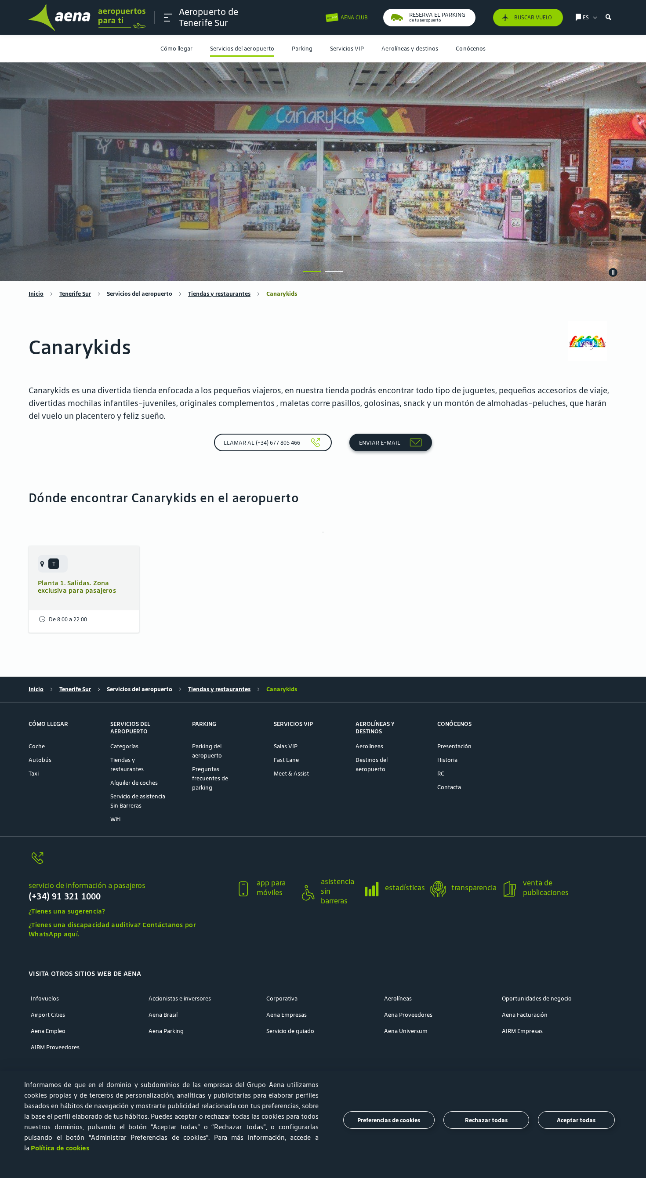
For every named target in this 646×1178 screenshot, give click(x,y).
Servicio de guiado (290, 1031)
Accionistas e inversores (180, 998)
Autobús (40, 760)
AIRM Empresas (522, 1031)
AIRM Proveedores (55, 1047)
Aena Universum (406, 1031)
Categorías (124, 746)
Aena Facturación (525, 1015)
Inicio (36, 293)
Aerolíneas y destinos (409, 48)
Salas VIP (286, 746)
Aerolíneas (369, 746)
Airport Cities (48, 1015)
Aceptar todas (576, 1120)
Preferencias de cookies (388, 1120)
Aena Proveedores (408, 1015)
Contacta (449, 787)
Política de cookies (60, 1148)
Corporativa (282, 998)
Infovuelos (45, 998)
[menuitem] (176, 48)
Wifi (115, 819)
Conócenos (471, 48)
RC (440, 773)
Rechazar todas (486, 1120)
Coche (37, 746)
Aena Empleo (48, 1031)
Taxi (34, 773)
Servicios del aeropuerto (242, 48)
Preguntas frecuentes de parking (210, 778)
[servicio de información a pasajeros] (128, 863)
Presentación (454, 746)
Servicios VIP (347, 48)
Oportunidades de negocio (537, 998)
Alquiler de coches (134, 783)
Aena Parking (166, 1031)
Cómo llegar (176, 48)
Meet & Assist (291, 773)
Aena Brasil (163, 1015)
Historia (447, 760)
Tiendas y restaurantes (219, 293)
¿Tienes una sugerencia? (67, 911)
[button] (168, 18)
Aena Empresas (286, 1015)
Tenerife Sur (75, 293)
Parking (302, 48)
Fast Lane (286, 760)
